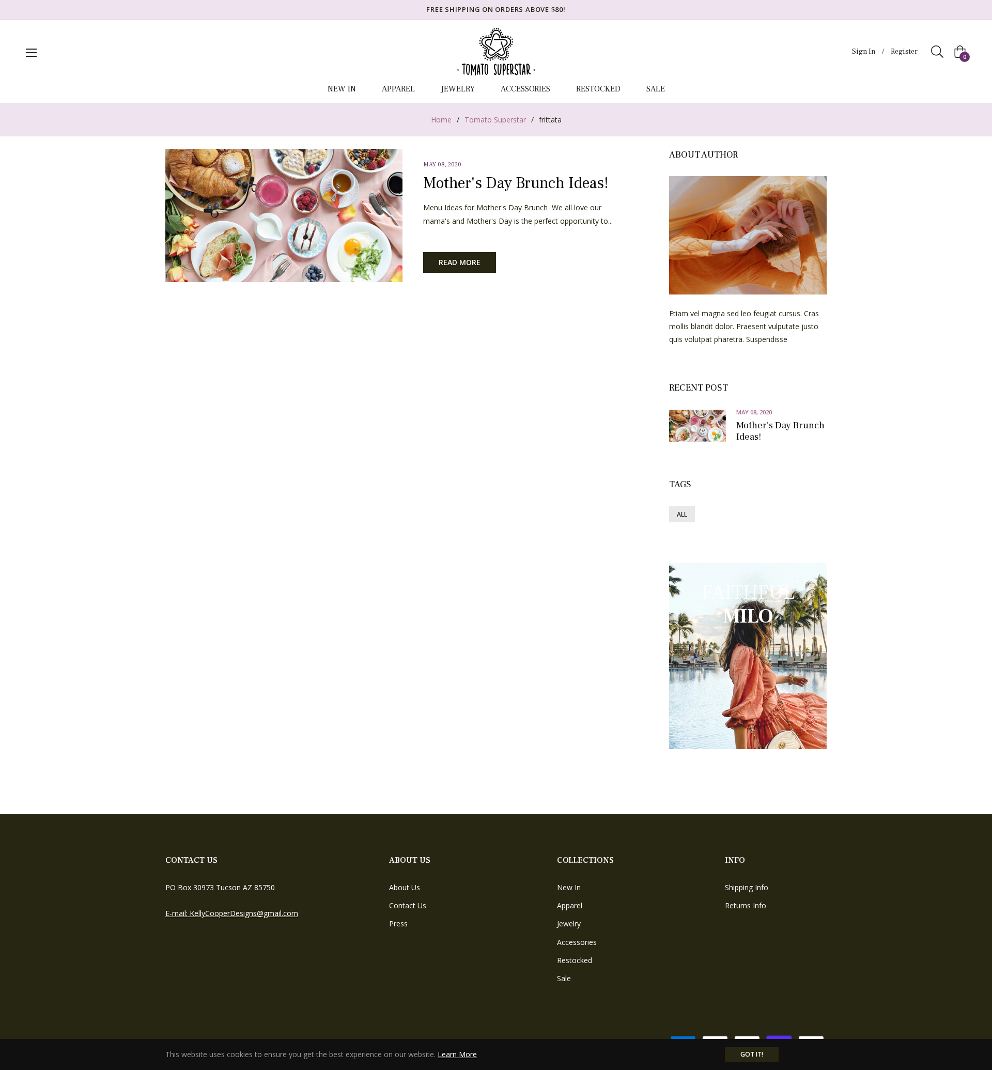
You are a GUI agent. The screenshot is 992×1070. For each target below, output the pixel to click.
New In (569, 887)
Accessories (577, 942)
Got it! (751, 1054)
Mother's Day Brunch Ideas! (515, 183)
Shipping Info (746, 887)
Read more (460, 262)
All (682, 514)
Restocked (574, 960)
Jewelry (569, 923)
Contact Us (407, 905)
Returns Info (745, 905)
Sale (564, 978)
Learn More (457, 1054)
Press (398, 923)
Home (441, 120)
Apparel (569, 905)
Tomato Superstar (495, 120)
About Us (404, 887)
